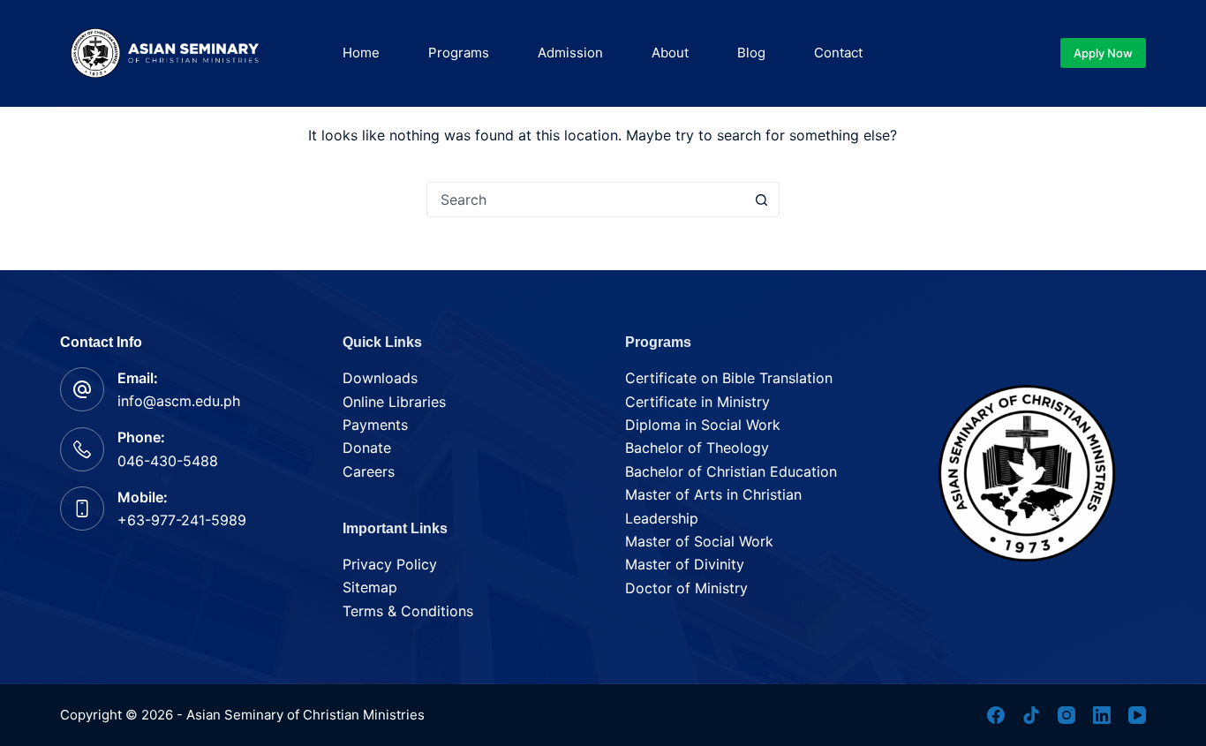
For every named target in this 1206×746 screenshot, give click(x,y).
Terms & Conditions (408, 611)
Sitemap (370, 587)
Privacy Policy (390, 564)
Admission (570, 52)
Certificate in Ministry (697, 402)
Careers (369, 471)
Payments (375, 424)
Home (361, 52)
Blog (751, 52)
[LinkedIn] (1102, 715)
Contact (838, 52)
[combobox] (586, 199)
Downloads (380, 378)
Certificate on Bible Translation (729, 378)
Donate (367, 447)
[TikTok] (1031, 715)
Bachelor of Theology (697, 447)
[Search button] (762, 199)
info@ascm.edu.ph (178, 401)
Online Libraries (394, 402)
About (670, 52)
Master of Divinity (684, 564)
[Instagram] (1066, 715)
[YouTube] (1137, 715)
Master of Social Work (699, 541)
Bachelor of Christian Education (731, 471)
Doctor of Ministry (686, 588)
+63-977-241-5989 (181, 520)
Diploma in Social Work (702, 424)
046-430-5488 (167, 461)
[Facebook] (996, 715)
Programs (458, 52)
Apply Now (1103, 53)
